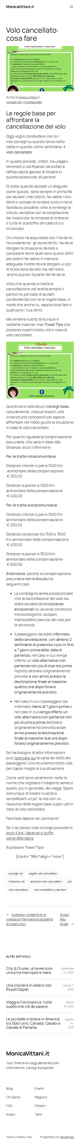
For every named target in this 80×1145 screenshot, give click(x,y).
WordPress (67, 1137)
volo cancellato (18, 890)
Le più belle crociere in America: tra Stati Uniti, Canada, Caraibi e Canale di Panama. (33, 1023)
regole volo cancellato (43, 873)
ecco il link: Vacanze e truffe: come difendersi (30, 835)
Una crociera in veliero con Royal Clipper (28, 987)
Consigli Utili (14, 102)
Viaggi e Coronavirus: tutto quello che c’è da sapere (29, 1004)
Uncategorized (32, 102)
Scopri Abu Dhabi (64, 919)
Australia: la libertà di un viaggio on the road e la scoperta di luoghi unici (29, 919)
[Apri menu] (71, 6)
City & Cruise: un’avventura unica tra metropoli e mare (29, 970)
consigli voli (15, 873)
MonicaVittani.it (20, 6)
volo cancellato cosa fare (50, 890)
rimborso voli (16, 881)
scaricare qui (25, 757)
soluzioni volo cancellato (46, 881)
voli (69, 881)
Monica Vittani (28, 97)
